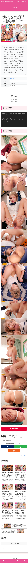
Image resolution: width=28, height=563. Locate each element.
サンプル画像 (14, 101)
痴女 (4, 440)
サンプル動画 (14, 99)
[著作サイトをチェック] (7, 446)
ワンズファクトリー (7, 437)
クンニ (15, 435)
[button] (25, 333)
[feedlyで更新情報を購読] (20, 446)
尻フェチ (16, 437)
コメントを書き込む (14, 543)
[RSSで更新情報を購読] (14, 450)
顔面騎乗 (9, 440)
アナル (10, 435)
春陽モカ (12, 78)
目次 (12, 96)
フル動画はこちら (14, 428)
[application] (14, 119)
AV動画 (4, 435)
